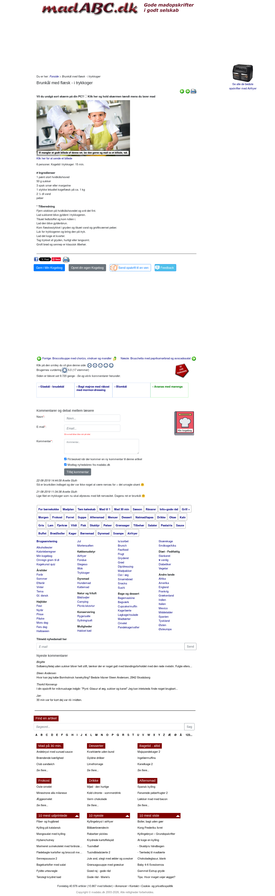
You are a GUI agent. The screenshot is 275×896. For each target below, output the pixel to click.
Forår (39, 574)
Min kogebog (44, 556)
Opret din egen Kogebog (87, 267)
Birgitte (40, 662)
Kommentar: (44, 441)
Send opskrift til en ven (133, 267)
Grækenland (166, 595)
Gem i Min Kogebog (49, 267)
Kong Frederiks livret (150, 827)
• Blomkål (120, 387)
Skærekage (166, 541)
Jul (79, 541)
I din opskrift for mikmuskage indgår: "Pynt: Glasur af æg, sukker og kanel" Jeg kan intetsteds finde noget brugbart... (107, 688)
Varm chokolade (97, 799)
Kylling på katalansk (48, 827)
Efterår (40, 583)
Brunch (122, 545)
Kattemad (83, 587)
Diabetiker (165, 564)
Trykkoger (83, 572)
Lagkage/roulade (128, 615)
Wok (80, 568)
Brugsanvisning (46, 541)
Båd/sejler (83, 597)
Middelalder (166, 612)
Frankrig (164, 591)
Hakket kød (84, 630)
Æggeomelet (44, 799)
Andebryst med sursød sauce (54, 751)
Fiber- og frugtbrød (47, 821)
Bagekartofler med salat (51, 864)
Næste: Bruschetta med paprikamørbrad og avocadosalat (156, 358)
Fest (39, 606)
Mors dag (42, 622)
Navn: (40, 416)
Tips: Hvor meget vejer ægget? (156, 877)
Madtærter (124, 619)
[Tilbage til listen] (114, 358)
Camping (82, 601)
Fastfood (123, 549)
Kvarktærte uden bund (100, 751)
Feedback (167, 267)
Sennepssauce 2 (46, 858)
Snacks (122, 583)
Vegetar (163, 568)
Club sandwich (45, 764)
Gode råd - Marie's (98, 877)
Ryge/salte (83, 616)
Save (57, 259)
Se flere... (42, 770)
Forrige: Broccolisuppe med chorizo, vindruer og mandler (76, 358)
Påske (40, 618)
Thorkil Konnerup (46, 684)
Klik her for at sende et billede (54, 158)
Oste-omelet (44, 786)
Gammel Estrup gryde (151, 871)
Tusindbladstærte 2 (98, 852)
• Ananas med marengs (167, 387)
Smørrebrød (125, 579)
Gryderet (123, 558)
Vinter (40, 587)
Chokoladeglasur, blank (152, 858)
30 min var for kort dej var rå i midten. (59, 700)
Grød (121, 562)
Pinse (39, 614)
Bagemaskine (126, 598)
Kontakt (134, 886)
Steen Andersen (46, 673)
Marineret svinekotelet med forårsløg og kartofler (59, 846)
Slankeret (164, 556)
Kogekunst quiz (45, 564)
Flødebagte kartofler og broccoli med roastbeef (59, 852)
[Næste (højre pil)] (187, 91)
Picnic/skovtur (86, 606)
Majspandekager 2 (149, 751)
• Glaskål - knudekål (51, 387)
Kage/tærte (124, 610)
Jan (38, 695)
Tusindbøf (93, 846)
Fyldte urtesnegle (46, 871)
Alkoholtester (44, 547)
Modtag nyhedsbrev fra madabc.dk (89, 465)
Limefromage (95, 764)
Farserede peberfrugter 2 (153, 793)
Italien (162, 604)
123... (189, 735)
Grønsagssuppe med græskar (105, 864)
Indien (162, 600)
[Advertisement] (116, 44)
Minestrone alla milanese (51, 793)
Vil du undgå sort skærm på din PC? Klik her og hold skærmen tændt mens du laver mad (95, 96)
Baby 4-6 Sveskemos (151, 864)
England (164, 587)
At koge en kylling (148, 840)
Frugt (121, 554)
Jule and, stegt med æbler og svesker (110, 858)
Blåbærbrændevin (98, 827)
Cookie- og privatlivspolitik (157, 886)
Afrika (162, 578)
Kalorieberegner (46, 551)
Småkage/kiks (167, 545)
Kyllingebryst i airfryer (100, 821)
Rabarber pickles (97, 834)
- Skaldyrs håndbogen (151, 846)
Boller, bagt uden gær (150, 821)
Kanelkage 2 (145, 764)
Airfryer (81, 556)
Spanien (164, 616)
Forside (54, 76)
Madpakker (125, 571)
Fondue (81, 560)
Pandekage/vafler (128, 627)
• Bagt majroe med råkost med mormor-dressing (93, 388)
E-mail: (41, 427)
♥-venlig (163, 560)
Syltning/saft (84, 620)
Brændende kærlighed (49, 758)
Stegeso (82, 564)
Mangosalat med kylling (50, 834)
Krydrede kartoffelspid (100, 840)
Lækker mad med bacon (152, 799)
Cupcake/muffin (127, 606)
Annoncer (121, 886)
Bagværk (123, 602)
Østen (162, 625)
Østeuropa (165, 629)
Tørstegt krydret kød (48, 877)
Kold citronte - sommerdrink (104, 793)
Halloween (42, 631)
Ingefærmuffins (147, 758)
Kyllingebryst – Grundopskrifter (156, 834)
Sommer (41, 578)
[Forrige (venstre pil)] (182, 91)
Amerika (164, 583)
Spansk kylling (146, 786)
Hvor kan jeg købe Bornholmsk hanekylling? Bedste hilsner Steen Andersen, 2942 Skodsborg (93, 677)
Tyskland (164, 621)
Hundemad (84, 583)
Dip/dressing (125, 566)
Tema (39, 591)
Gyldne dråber (95, 758)
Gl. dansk (42, 595)
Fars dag (41, 627)
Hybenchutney (45, 840)
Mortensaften (85, 545)
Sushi (121, 587)
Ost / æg (123, 575)
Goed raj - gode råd (99, 871)
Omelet (122, 623)
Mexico (163, 608)
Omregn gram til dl (47, 560)
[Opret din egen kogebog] (184, 423)
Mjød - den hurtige (98, 786)
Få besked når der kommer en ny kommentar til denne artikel (105, 459)
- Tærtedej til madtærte (151, 852)
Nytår (39, 610)
